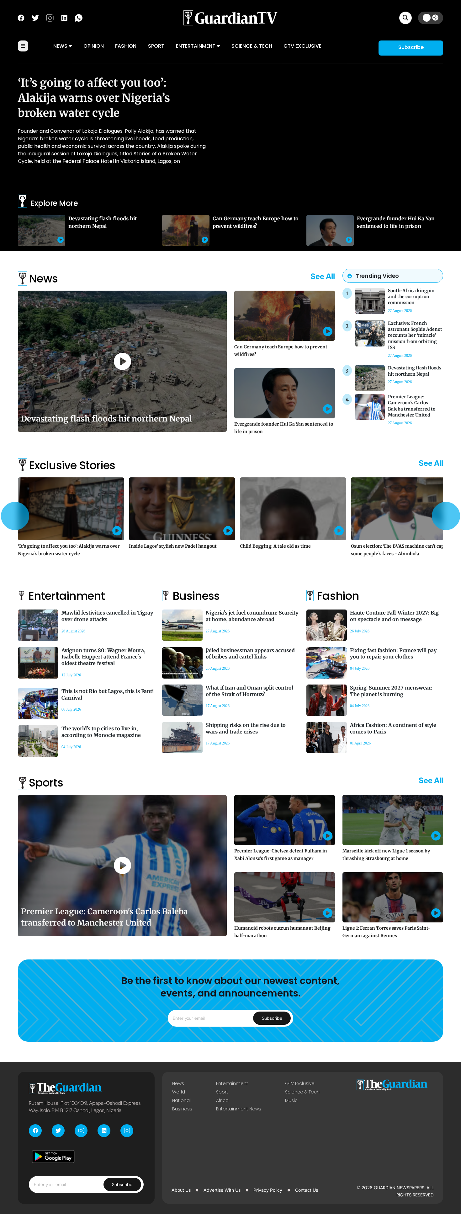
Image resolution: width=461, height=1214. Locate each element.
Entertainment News (238, 1109)
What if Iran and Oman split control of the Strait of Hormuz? (249, 691)
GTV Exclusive (302, 46)
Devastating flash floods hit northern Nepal (106, 419)
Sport (156, 46)
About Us (181, 1190)
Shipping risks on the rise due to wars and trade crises (246, 728)
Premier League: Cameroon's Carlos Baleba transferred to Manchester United (411, 406)
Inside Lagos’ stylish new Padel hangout (173, 546)
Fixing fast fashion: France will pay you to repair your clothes (393, 653)
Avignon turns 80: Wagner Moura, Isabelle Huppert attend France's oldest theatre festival (103, 657)
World (178, 1092)
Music (291, 1100)
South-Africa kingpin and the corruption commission (411, 296)
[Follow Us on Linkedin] (64, 17)
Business (182, 1109)
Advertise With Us (222, 1190)
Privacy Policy (267, 1190)
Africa (222, 1100)
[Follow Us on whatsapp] (79, 17)
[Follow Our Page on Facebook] (21, 17)
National (181, 1100)
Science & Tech (251, 46)
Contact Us (306, 1190)
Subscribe (411, 47)
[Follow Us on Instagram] (50, 17)
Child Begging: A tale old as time (275, 546)
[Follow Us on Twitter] (35, 17)
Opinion (93, 46)
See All (322, 276)
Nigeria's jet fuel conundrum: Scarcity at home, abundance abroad (252, 616)
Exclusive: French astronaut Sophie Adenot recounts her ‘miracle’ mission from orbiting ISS (415, 335)
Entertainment (196, 46)
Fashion (125, 46)
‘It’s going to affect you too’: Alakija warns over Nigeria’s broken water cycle (94, 98)
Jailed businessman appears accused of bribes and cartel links (250, 653)
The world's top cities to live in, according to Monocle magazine (101, 731)
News (61, 46)
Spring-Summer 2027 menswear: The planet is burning (391, 691)
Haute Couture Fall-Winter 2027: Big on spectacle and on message (394, 616)
